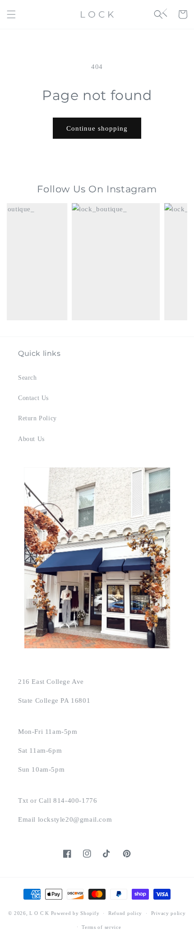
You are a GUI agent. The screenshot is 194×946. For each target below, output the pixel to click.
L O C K (39, 913)
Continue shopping (97, 128)
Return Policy (37, 418)
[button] (11, 14)
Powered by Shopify (75, 913)
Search (27, 377)
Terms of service (101, 927)
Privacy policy (168, 913)
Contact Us (33, 398)
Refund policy (125, 913)
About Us (31, 439)
